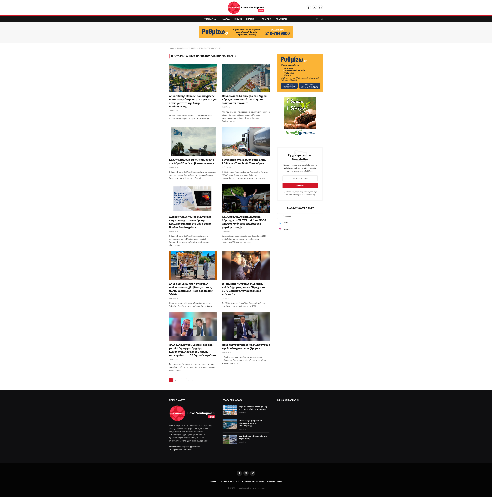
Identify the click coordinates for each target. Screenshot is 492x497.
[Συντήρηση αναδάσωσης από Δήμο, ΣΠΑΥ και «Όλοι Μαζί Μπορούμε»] (246, 141)
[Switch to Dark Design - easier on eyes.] (317, 19)
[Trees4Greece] (300, 116)
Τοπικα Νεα (210, 19)
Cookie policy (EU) (229, 481)
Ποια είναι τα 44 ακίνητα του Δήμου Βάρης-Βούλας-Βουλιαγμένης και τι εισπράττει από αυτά (244, 99)
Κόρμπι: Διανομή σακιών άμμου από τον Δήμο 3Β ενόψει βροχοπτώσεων (191, 161)
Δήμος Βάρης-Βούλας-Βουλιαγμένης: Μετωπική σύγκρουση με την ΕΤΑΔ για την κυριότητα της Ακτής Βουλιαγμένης (193, 101)
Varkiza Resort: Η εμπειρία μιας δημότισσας (253, 437)
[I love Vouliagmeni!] (246, 7)
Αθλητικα (266, 19)
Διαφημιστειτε (275, 481)
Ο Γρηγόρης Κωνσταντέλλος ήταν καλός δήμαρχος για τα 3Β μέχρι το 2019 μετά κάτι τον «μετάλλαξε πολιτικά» (243, 289)
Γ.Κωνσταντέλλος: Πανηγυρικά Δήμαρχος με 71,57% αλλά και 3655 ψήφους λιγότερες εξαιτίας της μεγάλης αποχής (244, 222)
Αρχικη (213, 481)
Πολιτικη (250, 19)
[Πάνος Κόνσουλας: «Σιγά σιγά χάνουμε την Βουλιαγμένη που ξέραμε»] (246, 326)
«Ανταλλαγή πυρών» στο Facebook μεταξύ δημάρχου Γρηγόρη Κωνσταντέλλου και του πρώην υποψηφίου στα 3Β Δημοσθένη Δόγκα (192, 350)
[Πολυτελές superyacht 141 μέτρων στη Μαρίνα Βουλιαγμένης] (230, 424)
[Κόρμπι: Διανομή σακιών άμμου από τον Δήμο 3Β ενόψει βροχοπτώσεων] (193, 141)
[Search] (321, 19)
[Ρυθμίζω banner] (246, 32)
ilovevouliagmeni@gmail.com (187, 446)
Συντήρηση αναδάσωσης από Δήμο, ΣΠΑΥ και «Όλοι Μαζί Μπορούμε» (244, 161)
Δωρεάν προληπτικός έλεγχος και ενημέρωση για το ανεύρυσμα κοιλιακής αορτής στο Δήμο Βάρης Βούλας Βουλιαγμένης (190, 222)
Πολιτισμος (282, 19)
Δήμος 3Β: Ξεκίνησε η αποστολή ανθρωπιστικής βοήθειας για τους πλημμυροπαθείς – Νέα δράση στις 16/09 (191, 289)
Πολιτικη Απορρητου (253, 481)
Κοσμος (238, 19)
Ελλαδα (226, 19)
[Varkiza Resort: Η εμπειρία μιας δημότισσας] (230, 439)
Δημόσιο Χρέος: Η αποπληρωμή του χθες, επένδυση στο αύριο (253, 408)
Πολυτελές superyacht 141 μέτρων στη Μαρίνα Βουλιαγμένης (251, 423)
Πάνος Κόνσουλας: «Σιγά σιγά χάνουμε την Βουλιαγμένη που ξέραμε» (246, 346)
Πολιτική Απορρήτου (293, 195)
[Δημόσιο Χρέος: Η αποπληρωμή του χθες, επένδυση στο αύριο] (230, 410)
